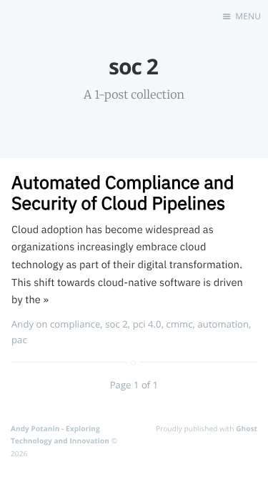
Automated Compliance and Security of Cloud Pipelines (122, 192)
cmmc (180, 324)
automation (223, 324)
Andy (22, 324)
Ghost (246, 428)
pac (19, 339)
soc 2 (116, 324)
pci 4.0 (147, 324)
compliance (75, 324)
